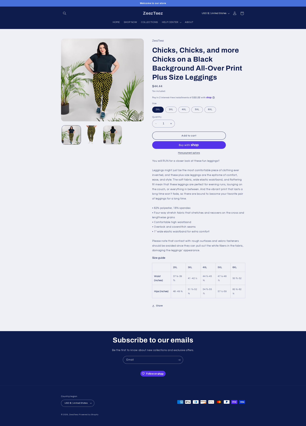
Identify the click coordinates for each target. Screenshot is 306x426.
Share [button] (159, 306)
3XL (171, 109)
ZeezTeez (73, 414)
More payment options (189, 153)
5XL (197, 109)
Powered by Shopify (88, 414)
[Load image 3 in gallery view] (112, 134)
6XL (210, 109)
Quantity (156, 117)
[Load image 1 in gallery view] (71, 134)
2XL (158, 109)
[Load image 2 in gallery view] (91, 134)
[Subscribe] (179, 360)
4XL (184, 109)
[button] (64, 13)
